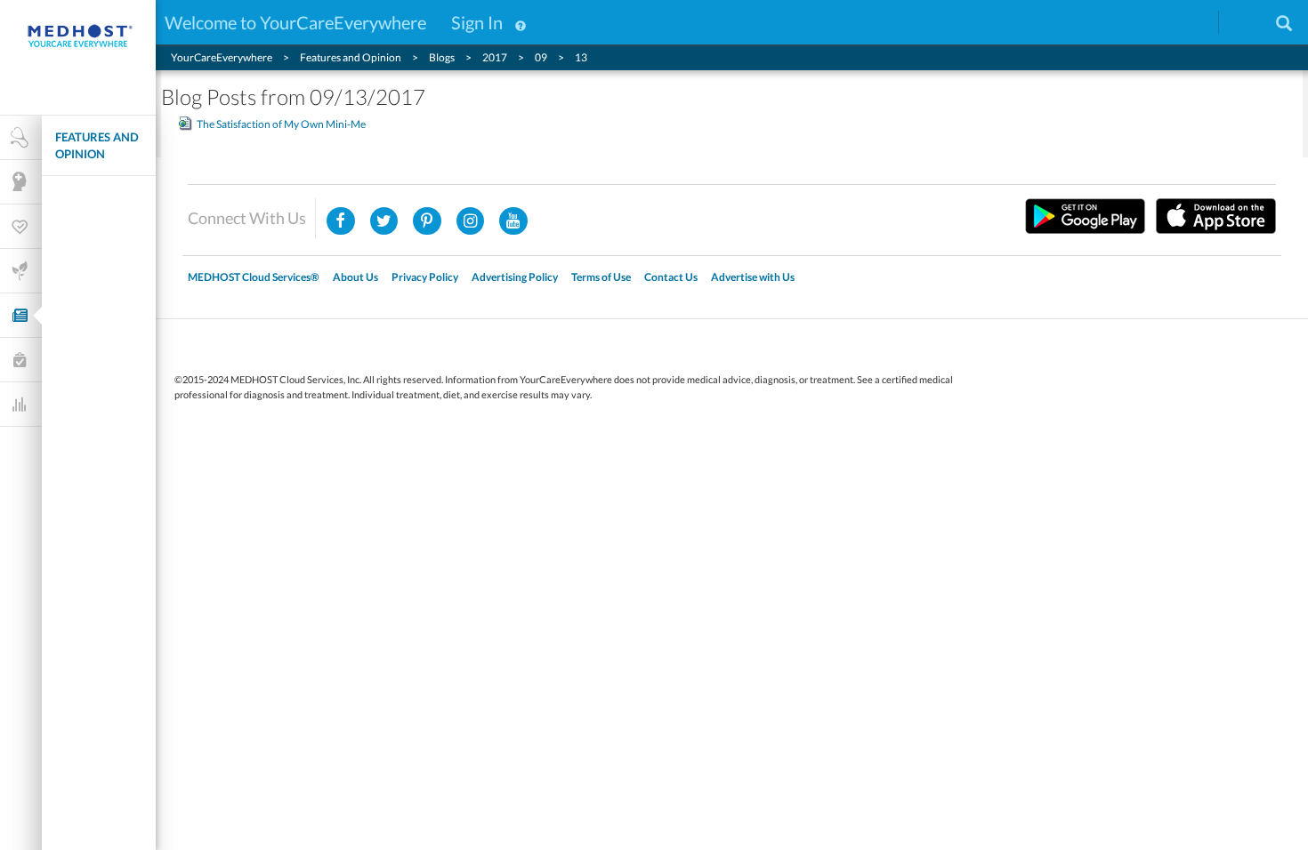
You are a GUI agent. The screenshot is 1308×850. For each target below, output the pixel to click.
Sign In (477, 22)
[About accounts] (520, 22)
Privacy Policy (425, 277)
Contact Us (671, 277)
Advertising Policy (515, 277)
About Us (355, 277)
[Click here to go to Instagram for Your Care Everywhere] (427, 221)
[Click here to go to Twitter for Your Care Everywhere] (384, 221)
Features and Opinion (97, 145)
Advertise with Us (753, 277)
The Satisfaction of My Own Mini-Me (281, 124)
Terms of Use (601, 277)
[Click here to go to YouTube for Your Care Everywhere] (513, 221)
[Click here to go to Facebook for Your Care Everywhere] (341, 221)
